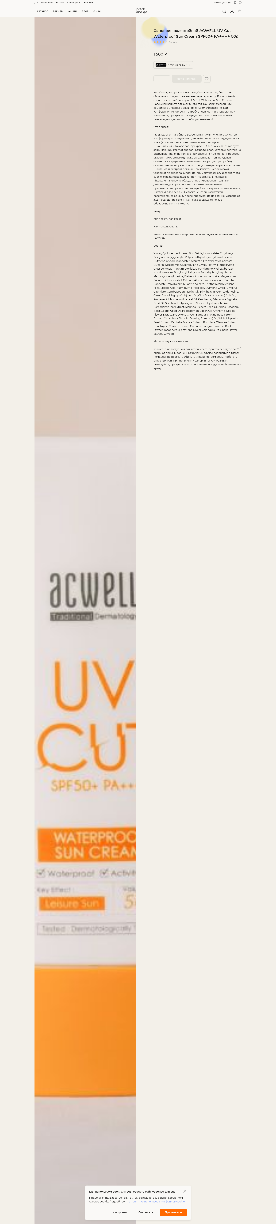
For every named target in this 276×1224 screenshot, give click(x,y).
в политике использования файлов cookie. (157, 1201)
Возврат (60, 2)
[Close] (185, 1191)
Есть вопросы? (73, 2)
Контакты (88, 2)
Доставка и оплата (43, 2)
